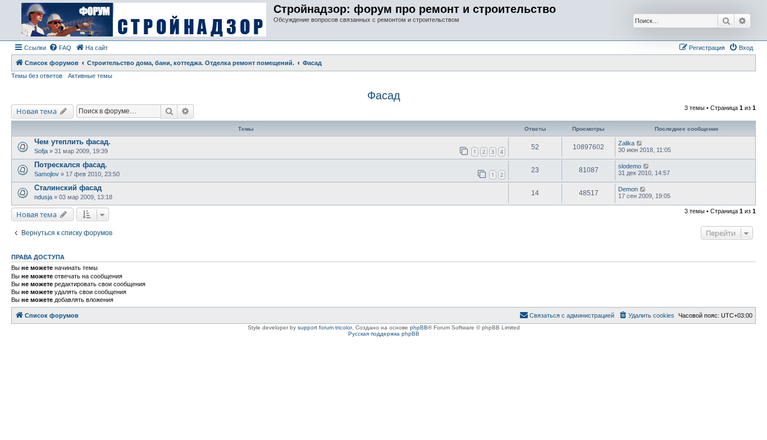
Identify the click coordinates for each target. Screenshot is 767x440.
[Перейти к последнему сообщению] (639, 143)
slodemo (629, 166)
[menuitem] (60, 47)
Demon (628, 189)
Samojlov (46, 174)
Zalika (626, 143)
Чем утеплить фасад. (72, 142)
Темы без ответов (36, 75)
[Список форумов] (143, 20)
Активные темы (90, 75)
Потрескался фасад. (70, 165)
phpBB (419, 327)
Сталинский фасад (68, 188)
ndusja (43, 197)
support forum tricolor (325, 327)
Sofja (41, 151)
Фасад (383, 95)
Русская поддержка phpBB (383, 334)
